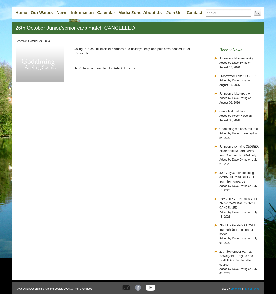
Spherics (236, 288)
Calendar (106, 12)
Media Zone (129, 12)
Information (82, 12)
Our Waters (42, 12)
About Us (152, 12)
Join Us (174, 12)
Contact (194, 12)
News (61, 12)
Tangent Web (251, 288)
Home (21, 12)
